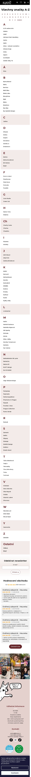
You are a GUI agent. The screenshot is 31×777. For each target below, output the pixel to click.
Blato (5, 102)
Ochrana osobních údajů (15, 723)
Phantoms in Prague (9, 400)
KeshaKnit (6, 283)
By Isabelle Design (9, 111)
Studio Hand (7, 450)
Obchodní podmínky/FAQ (15, 721)
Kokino (5, 289)
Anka (5, 52)
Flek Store (6, 182)
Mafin (5, 321)
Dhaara (5, 132)
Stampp (5, 441)
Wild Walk (6, 514)
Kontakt (15, 710)
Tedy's (5, 463)
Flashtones (6, 179)
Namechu (6, 361)
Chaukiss (6, 231)
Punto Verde (7, 411)
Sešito (5, 435)
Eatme (5, 157)
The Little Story (8, 469)
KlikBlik (5, 286)
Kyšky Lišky (6, 300)
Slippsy (5, 438)
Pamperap (6, 391)
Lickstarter (6, 311)
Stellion (5, 447)
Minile (5, 336)
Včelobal (6, 485)
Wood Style (7, 516)
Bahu (5, 84)
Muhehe (5, 345)
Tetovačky (6, 466)
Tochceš (6, 475)
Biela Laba (6, 93)
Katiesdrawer (7, 277)
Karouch (6, 274)
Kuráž (5, 297)
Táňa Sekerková (8, 460)
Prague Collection (9, 408)
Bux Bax (5, 108)
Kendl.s (5, 280)
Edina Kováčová (8, 160)
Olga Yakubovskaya (9, 380)
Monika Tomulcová (9, 342)
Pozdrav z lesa (8, 405)
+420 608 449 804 (15, 735)
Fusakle (5, 188)
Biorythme (6, 96)
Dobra (5, 135)
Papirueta (6, 394)
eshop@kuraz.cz (15, 733)
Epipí (5, 166)
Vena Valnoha (7, 488)
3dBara (5, 548)
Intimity (5, 244)
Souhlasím (15, 773)
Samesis (6, 432)
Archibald (6, 58)
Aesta (5, 40)
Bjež (4, 99)
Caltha (5, 121)
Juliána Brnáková (8, 261)
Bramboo (6, 105)
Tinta (5, 472)
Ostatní (19, 20)
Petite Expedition (8, 397)
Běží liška (6, 90)
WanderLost (7, 511)
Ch (26, 14)
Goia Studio (7, 198)
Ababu (5, 31)
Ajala (4, 43)
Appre (5, 55)
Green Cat (6, 201)
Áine (4, 71)
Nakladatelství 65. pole (10, 358)
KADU (5, 271)
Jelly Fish (6, 258)
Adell (5, 34)
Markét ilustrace (8, 324)
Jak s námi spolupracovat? (15, 719)
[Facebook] (11, 740)
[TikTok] (19, 740)
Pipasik (5, 403)
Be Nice (5, 87)
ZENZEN (5, 537)
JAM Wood (6, 255)
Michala (5, 333)
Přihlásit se (15, 572)
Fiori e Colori (7, 176)
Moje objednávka (15, 717)
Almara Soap (7, 49)
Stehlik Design (8, 444)
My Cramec (6, 348)
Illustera (5, 241)
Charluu (5, 228)
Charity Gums (7, 225)
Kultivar (5, 295)
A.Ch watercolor (8, 28)
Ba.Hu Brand (7, 81)
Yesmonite (6, 527)
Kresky (5, 292)
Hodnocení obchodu (15, 580)
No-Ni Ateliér (7, 370)
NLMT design (7, 367)
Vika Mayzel (7, 491)
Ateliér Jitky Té (8, 60)
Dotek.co (6, 143)
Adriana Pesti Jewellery (10, 37)
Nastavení (14, 768)
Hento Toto (7, 212)
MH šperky (6, 330)
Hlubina (5, 215)
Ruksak (5, 422)
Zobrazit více (15, 646)
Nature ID (6, 364)
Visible (5, 494)
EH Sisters (6, 163)
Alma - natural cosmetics (11, 46)
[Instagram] (15, 740)
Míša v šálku (7, 339)
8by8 (5, 551)
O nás (15, 713)
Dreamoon (6, 146)
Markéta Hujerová (9, 327)
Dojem (5, 137)
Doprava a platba (15, 715)
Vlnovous (6, 500)
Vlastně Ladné (8, 497)
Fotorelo (6, 185)
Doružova (6, 140)
